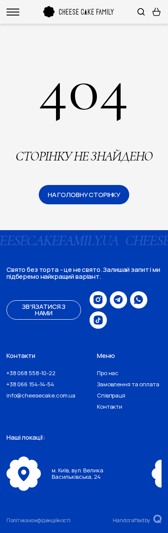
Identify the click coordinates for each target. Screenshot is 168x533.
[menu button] (12, 12)
